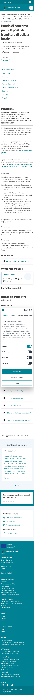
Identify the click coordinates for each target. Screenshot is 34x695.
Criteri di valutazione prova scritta (19, 413)
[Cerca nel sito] (31, 8)
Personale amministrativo (9, 571)
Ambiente (4, 582)
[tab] (15, 485)
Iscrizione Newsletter (17, 689)
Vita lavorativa (5, 608)
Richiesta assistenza (7, 663)
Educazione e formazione (8, 592)
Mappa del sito (7, 692)
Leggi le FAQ (5, 657)
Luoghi (3, 629)
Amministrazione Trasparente (10, 665)
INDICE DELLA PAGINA (7, 69)
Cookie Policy (5, 670)
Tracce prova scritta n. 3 (15, 398)
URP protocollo (5, 649)
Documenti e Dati (6, 573)
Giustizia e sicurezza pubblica (10, 595)
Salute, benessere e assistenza (10, 601)
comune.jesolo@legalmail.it (12, 651)
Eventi (3, 632)
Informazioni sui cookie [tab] (25, 315)
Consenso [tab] (5, 315)
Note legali (4, 672)
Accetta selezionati (17, 377)
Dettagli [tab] (13, 315)
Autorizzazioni (5, 586)
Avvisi (3, 621)
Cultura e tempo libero (8, 590)
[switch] (29, 352)
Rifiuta (17, 383)
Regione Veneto (7, 2)
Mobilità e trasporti (7, 599)
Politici (3, 569)
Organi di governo (6, 560)
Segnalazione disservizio (8, 661)
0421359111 (16, 653)
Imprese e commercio (7, 597)
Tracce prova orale (14, 405)
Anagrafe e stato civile (8, 584)
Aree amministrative (7, 562)
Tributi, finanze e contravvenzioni (11, 603)
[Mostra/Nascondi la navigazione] (2, 8)
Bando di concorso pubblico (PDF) (18, 261)
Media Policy (6, 689)
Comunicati (4, 618)
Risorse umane (9, 274)
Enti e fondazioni (6, 566)
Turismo (3, 605)
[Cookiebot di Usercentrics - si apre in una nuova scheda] (24, 310)
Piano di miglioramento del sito (10, 676)
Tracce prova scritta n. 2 (15, 391)
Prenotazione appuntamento (10, 659)
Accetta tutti (17, 371)
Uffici (2, 564)
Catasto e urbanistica (7, 588)
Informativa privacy (7, 668)
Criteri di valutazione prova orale (18, 420)
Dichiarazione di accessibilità (10, 674)
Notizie (3, 616)
